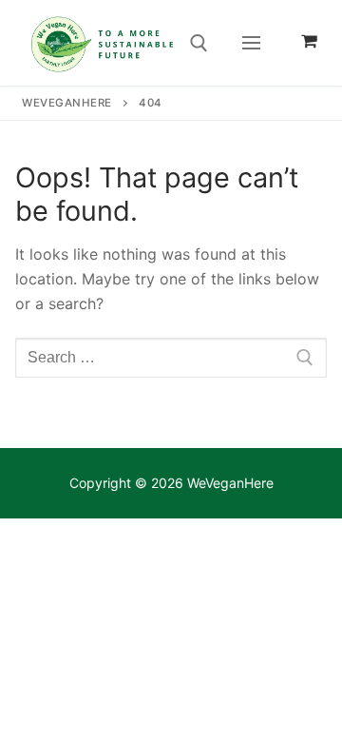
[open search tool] (199, 43)
